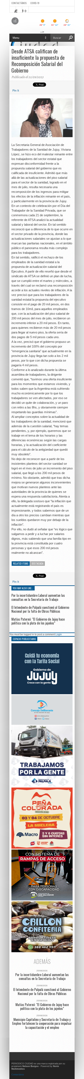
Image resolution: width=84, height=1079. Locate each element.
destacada (37, 563)
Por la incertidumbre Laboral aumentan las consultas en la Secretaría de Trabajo (38, 597)
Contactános (17, 1074)
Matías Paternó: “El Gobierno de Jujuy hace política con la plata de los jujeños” (38, 621)
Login (58, 634)
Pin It (15, 90)
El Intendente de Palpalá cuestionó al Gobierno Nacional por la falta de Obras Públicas (40, 609)
